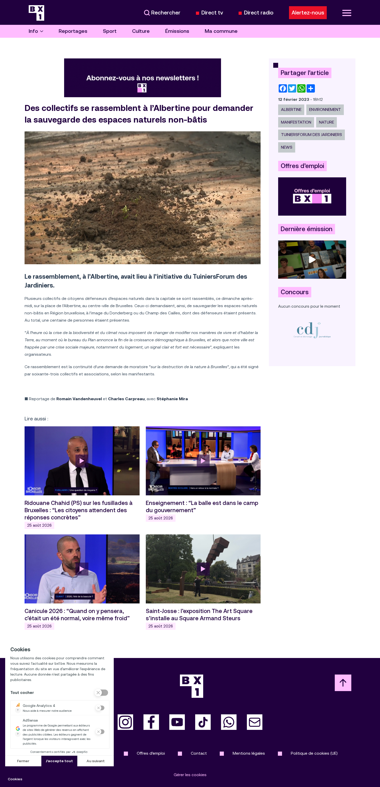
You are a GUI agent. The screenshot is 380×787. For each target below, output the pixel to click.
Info (33, 31)
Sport (110, 31)
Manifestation (296, 122)
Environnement (325, 109)
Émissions (177, 31)
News (286, 147)
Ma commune (221, 31)
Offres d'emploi (151, 753)
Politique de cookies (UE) (314, 753)
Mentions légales (249, 753)
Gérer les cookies (190, 775)
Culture (141, 31)
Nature (326, 122)
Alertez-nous (308, 13)
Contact (199, 753)
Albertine (291, 109)
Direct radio (258, 13)
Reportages (73, 31)
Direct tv (212, 13)
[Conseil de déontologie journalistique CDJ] (312, 330)
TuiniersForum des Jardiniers (311, 135)
